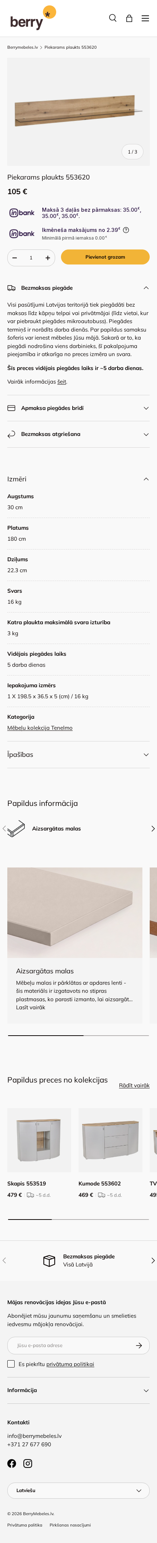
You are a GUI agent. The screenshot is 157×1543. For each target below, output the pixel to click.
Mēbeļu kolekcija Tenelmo (40, 727)
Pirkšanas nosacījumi (70, 1525)
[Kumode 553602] (110, 1140)
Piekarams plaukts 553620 (71, 47)
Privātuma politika (24, 1525)
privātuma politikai (70, 1364)
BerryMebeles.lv (38, 1513)
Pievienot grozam (105, 257)
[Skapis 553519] (39, 1140)
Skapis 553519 (26, 1183)
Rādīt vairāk (134, 1085)
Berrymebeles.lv (22, 47)
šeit (61, 381)
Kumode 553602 (99, 1183)
